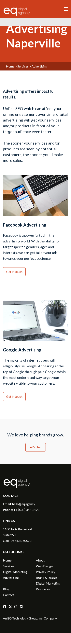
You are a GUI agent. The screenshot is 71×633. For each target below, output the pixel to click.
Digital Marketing (15, 572)
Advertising (11, 577)
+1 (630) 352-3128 (26, 509)
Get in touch (14, 271)
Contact (8, 595)
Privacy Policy (45, 572)
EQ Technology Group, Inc (25, 618)
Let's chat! (36, 447)
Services (23, 66)
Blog (6, 589)
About (40, 560)
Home (10, 66)
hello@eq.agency (23, 504)
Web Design (44, 566)
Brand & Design (46, 577)
